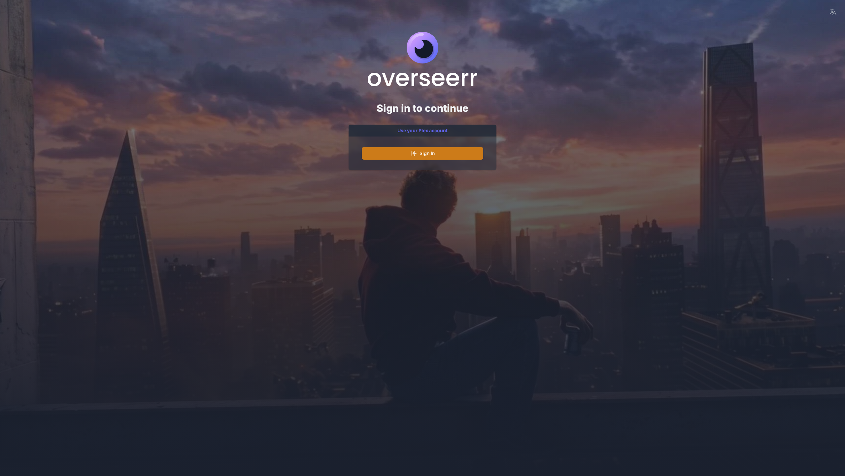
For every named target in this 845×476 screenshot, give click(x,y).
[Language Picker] (833, 12)
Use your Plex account (422, 130)
